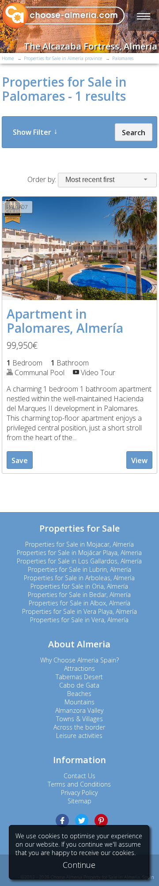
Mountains (79, 702)
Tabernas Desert (79, 677)
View (139, 460)
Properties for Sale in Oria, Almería (79, 586)
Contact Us (79, 776)
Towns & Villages (79, 719)
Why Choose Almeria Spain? (79, 660)
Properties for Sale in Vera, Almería (79, 620)
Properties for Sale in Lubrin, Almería (79, 569)
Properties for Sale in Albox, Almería (79, 603)
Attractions (79, 668)
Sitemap (79, 801)
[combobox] (107, 180)
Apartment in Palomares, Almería (65, 320)
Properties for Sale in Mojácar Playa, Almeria (79, 552)
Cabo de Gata (79, 685)
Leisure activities (79, 735)
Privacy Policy (79, 792)
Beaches (79, 693)
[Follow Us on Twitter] (81, 820)
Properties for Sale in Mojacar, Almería (79, 544)
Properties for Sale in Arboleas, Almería (79, 578)
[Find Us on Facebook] (62, 820)
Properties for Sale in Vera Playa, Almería (79, 611)
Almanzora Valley (79, 710)
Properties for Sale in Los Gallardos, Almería (79, 561)
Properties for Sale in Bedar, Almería (79, 594)
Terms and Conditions (79, 784)
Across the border (79, 727)
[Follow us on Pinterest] (101, 820)
